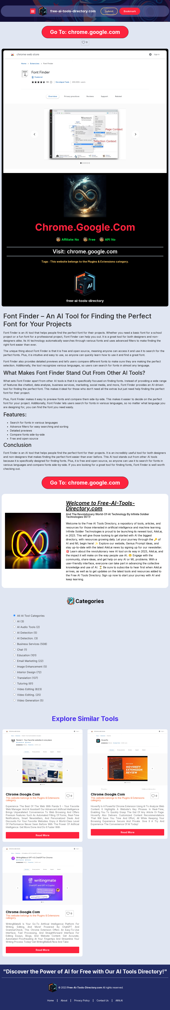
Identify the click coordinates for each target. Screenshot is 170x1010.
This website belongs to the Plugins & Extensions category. (89, 261)
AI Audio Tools (28, 627)
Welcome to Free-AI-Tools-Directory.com (100, 506)
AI (20, 621)
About (64, 1000)
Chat (22, 649)
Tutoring (25, 683)
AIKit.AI (119, 1000)
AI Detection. (27, 638)
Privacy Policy (82, 1000)
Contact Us (103, 1000)
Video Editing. (29, 694)
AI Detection (27, 632)
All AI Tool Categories (30, 615)
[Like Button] (83, 42)
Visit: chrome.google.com (85, 251)
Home (50, 1000)
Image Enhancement (32, 666)
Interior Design (29, 672)
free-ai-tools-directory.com (73, 11)
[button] (33, 11)
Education (27, 655)
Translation (27, 677)
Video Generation (30, 700)
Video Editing (29, 689)
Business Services (32, 644)
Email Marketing (30, 661)
